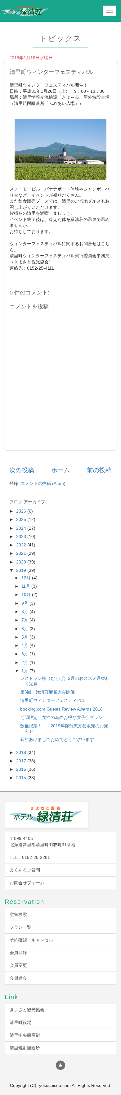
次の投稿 (21, 470)
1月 (25, 670)
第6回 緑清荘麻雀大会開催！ (49, 691)
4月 (25, 645)
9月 (25, 603)
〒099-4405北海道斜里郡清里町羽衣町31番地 (42, 841)
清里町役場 (20, 1022)
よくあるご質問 (25, 870)
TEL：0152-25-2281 (30, 857)
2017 (21, 760)
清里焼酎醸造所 (25, 1047)
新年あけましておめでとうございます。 (59, 739)
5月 (25, 637)
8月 (25, 611)
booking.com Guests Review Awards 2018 (61, 709)
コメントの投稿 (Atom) (42, 483)
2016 (21, 769)
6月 (25, 628)
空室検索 (18, 914)
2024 (21, 528)
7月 (25, 619)
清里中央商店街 (25, 1035)
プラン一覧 (20, 927)
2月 (25, 662)
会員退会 (18, 978)
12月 (26, 577)
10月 (26, 594)
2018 (21, 752)
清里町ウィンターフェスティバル (52, 700)
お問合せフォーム (27, 882)
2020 (21, 561)
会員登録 (18, 952)
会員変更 (18, 965)
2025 (21, 519)
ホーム (60, 470)
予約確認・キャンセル (31, 939)
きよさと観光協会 (27, 1009)
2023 (21, 536)
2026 (21, 511)
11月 (26, 586)
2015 (21, 777)
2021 (21, 553)
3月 (25, 653)
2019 (21, 570)
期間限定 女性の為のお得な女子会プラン (61, 717)
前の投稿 (99, 470)
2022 (21, 544)
